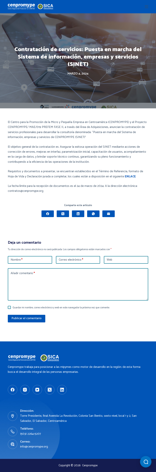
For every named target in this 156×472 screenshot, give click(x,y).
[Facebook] (47, 213)
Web (109, 259)
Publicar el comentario (26, 318)
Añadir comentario (23, 273)
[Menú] (146, 6)
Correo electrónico (71, 259)
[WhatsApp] (93, 213)
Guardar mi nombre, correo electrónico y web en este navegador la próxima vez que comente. (61, 308)
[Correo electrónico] (108, 213)
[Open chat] (145, 461)
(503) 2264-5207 (30, 433)
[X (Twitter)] (63, 213)
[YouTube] (37, 389)
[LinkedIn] (78, 213)
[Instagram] (25, 389)
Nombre (16, 259)
